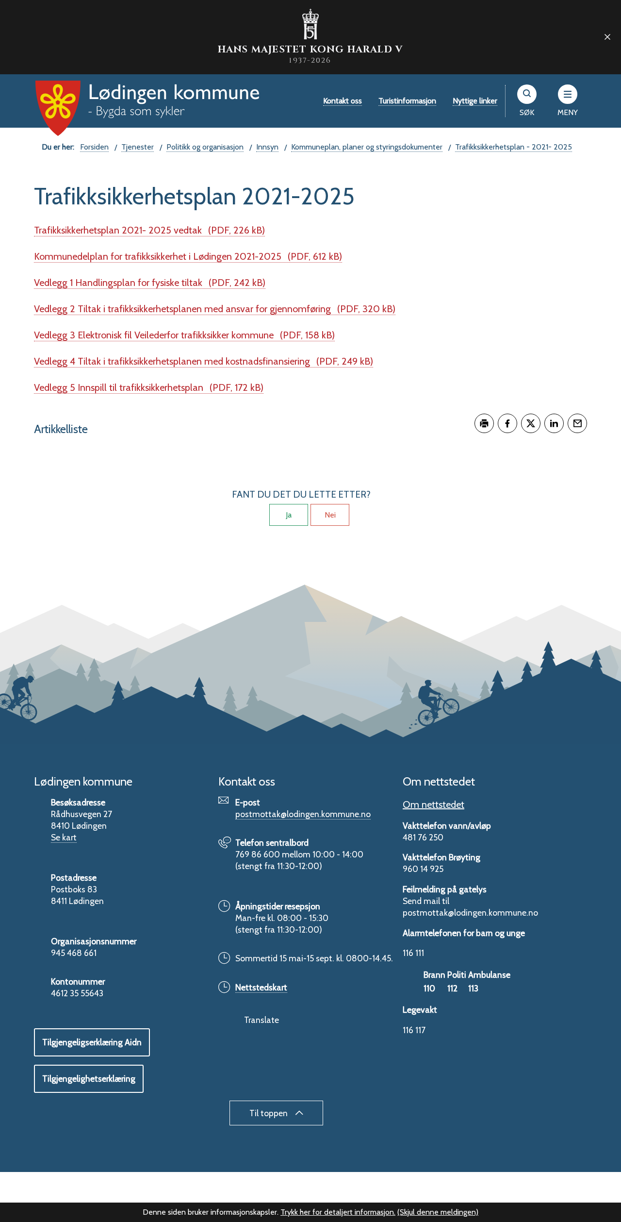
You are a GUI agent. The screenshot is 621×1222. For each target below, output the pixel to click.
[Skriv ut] (484, 423)
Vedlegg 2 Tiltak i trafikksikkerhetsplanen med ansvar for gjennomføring (214, 309)
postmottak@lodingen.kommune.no (303, 814)
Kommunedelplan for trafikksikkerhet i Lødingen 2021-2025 (188, 256)
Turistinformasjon (407, 100)
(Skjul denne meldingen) (437, 1212)
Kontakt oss (342, 100)
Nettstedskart (261, 987)
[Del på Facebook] (507, 423)
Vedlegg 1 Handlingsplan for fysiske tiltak (149, 282)
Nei (330, 514)
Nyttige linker (475, 100)
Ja (289, 514)
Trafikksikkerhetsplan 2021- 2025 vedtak (149, 230)
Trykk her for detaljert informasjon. (337, 1212)
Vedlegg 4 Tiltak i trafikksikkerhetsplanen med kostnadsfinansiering (203, 361)
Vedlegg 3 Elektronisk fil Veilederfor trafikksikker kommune (184, 335)
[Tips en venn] (577, 423)
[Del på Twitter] (530, 423)
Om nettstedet (433, 804)
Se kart (64, 837)
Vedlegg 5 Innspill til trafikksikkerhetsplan (148, 387)
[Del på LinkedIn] (554, 423)
